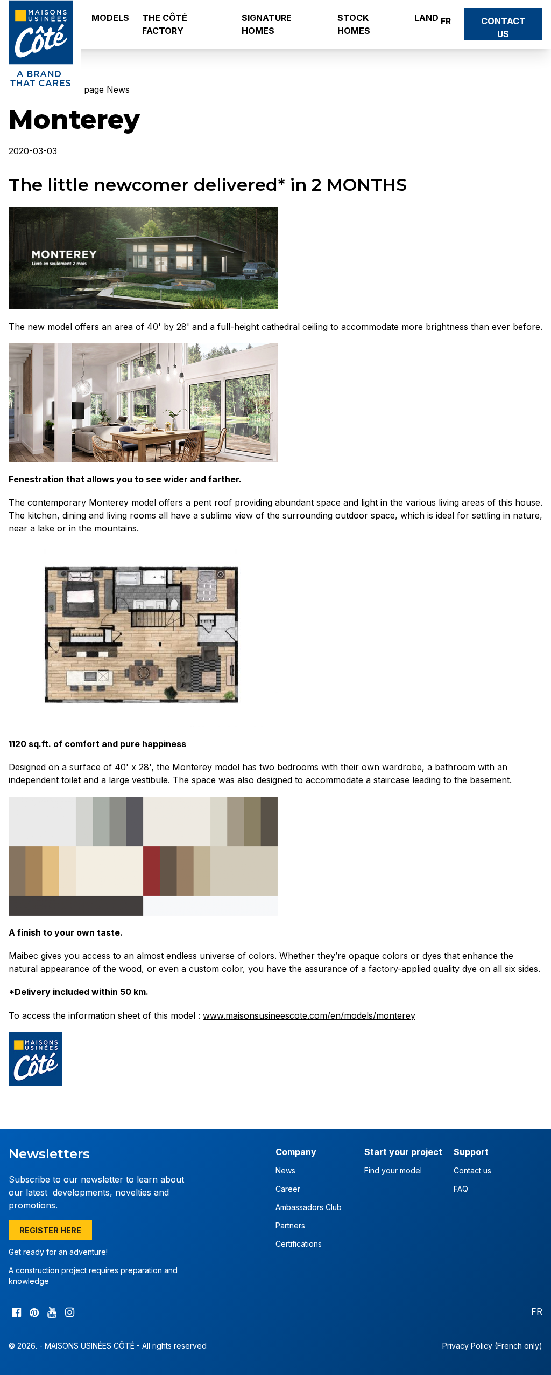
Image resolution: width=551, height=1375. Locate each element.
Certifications (299, 1243)
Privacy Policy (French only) (492, 1345)
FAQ (461, 1188)
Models (110, 17)
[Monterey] (275, 258)
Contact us (503, 27)
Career (288, 1188)
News (285, 1170)
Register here (50, 1230)
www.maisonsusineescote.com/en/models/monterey (309, 1015)
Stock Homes (353, 24)
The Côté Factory (164, 24)
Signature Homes (267, 24)
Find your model (393, 1170)
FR (446, 21)
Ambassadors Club (309, 1207)
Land (426, 17)
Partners (290, 1225)
